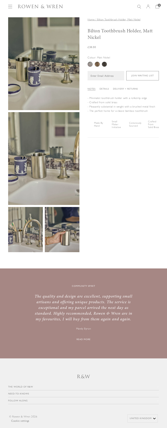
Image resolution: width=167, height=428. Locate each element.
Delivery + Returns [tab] (125, 89)
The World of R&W (20, 386)
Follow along (18, 400)
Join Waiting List (142, 75)
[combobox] (142, 418)
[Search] (139, 7)
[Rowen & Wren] (40, 6)
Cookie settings (20, 420)
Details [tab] (104, 89)
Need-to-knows (18, 393)
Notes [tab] (92, 89)
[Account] (148, 6)
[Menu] (10, 6)
